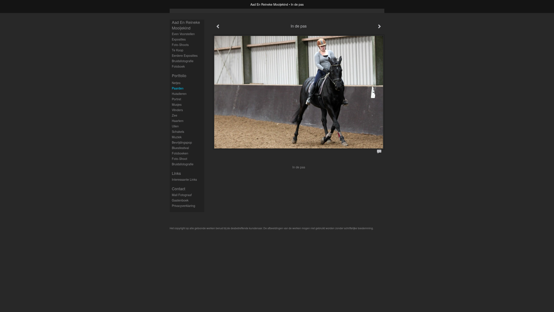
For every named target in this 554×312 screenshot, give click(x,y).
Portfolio (179, 75)
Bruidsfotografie (182, 61)
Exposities (179, 39)
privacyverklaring (183, 205)
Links (176, 173)
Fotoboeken (180, 153)
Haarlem (178, 121)
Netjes (176, 83)
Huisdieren (179, 93)
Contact (178, 188)
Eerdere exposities (185, 55)
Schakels (178, 131)
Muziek (177, 137)
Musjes (177, 104)
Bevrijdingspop (182, 142)
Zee (174, 115)
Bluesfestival (180, 148)
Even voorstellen (183, 34)
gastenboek (180, 200)
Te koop (177, 50)
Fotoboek (178, 66)
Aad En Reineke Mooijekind (269, 4)
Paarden (178, 88)
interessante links (184, 179)
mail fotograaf (182, 195)
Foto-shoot (179, 158)
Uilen (175, 126)
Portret (176, 99)
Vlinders (177, 110)
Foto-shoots (180, 44)
